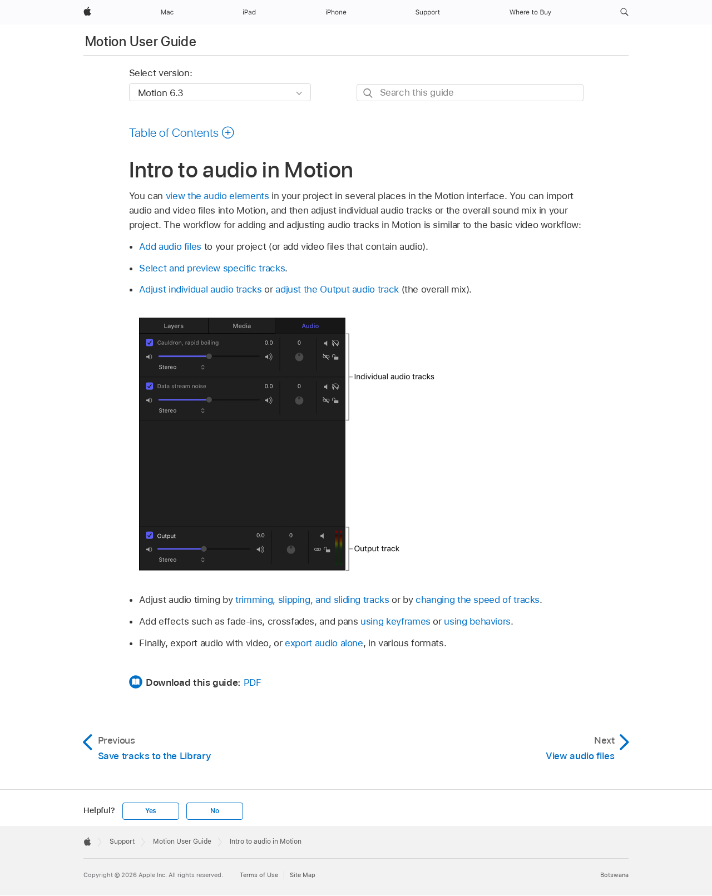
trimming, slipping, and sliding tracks (312, 599)
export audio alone (324, 643)
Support (122, 841)
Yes (150, 811)
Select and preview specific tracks (212, 268)
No (214, 811)
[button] (624, 12)
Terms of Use (259, 875)
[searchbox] (470, 92)
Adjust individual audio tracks (200, 289)
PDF (252, 682)
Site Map (302, 875)
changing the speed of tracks (478, 599)
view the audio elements (217, 195)
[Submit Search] (368, 93)
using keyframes (395, 621)
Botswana (614, 875)
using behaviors (477, 621)
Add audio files (170, 246)
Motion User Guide (140, 41)
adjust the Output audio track (337, 289)
